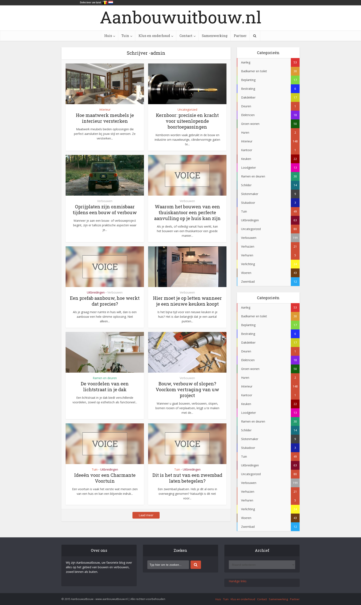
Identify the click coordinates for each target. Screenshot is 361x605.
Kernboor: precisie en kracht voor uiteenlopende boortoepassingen (187, 121)
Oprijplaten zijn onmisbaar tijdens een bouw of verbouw (105, 209)
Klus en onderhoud (154, 35)
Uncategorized (187, 109)
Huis (108, 35)
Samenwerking (215, 35)
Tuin (125, 35)
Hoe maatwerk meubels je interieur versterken (105, 118)
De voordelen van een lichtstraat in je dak (105, 386)
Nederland (110, 2)
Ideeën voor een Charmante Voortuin (105, 478)
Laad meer (146, 515)
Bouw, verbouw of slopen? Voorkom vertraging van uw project (187, 389)
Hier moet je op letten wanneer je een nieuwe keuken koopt (187, 301)
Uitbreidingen (96, 292)
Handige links (238, 581)
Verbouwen (104, 201)
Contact (185, 35)
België (104, 2)
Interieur (105, 109)
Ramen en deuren (105, 378)
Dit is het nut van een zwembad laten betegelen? (187, 478)
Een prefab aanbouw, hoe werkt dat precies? (105, 301)
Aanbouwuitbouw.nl (181, 17)
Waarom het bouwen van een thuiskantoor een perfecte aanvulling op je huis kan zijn (187, 212)
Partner (240, 35)
